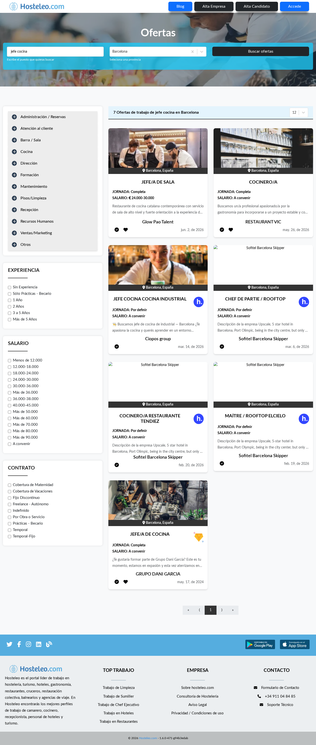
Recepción (29, 210)
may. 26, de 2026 (296, 230)
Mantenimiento (33, 187)
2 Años (18, 306)
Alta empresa (213, 6)
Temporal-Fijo (24, 536)
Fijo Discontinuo (26, 498)
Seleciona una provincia (125, 59)
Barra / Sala (30, 140)
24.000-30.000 (26, 380)
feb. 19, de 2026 (296, 464)
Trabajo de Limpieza (119, 688)
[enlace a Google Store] (260, 648)
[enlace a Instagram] (28, 645)
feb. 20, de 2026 (191, 465)
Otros (25, 245)
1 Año (17, 300)
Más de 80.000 (25, 431)
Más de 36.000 (25, 392)
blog (180, 6)
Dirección (28, 163)
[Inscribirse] (116, 230)
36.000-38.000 (26, 399)
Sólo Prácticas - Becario (32, 294)
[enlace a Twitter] (9, 645)
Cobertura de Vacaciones (33, 491)
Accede (294, 6)
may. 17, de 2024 (190, 582)
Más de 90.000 (25, 437)
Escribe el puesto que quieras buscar (30, 59)
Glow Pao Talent (158, 222)
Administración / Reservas (43, 117)
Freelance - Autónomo (31, 504)
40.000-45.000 (26, 405)
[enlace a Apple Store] (295, 648)
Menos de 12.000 (27, 360)
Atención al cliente (36, 128)
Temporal (20, 530)
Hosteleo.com (148, 738)
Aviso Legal (197, 705)
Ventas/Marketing (36, 233)
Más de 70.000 (25, 424)
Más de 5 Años (25, 319)
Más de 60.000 (25, 418)
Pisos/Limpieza (33, 198)
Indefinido (21, 510)
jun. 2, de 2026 (192, 230)
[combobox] (112, 51)
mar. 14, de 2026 (191, 347)
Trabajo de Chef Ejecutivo (118, 705)
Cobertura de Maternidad (33, 485)
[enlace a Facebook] (19, 645)
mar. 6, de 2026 (297, 347)
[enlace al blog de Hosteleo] (49, 645)
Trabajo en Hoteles (118, 713)
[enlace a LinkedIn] (39, 645)
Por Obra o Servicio (29, 517)
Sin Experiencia (25, 287)
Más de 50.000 (25, 412)
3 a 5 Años (21, 313)
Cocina (26, 152)
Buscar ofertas (260, 51)
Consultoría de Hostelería (197, 696)
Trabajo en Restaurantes (118, 722)
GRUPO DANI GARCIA (158, 574)
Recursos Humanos (37, 221)
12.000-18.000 (26, 367)
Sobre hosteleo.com (197, 688)
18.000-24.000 (26, 373)
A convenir (21, 444)
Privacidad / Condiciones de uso (197, 713)
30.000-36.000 (26, 386)
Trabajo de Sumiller (118, 696)
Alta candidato (257, 6)
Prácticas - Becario (28, 523)
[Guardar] (125, 230)
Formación (29, 175)
